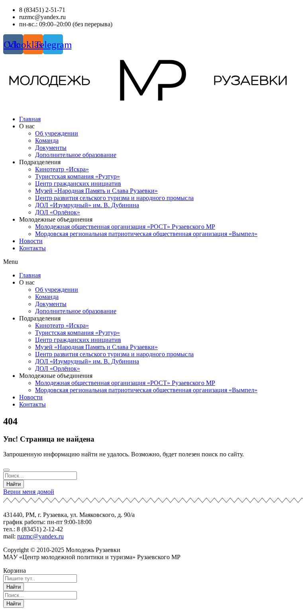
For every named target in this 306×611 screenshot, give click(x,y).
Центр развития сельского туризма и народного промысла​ (114, 197)
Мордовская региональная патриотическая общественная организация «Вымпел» (146, 233)
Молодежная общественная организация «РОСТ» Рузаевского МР (125, 226)
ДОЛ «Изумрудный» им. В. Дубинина (87, 205)
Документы (51, 147)
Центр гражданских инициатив (78, 183)
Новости (31, 241)
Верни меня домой (28, 491)
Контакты (32, 248)
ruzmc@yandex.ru (40, 536)
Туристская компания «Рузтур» (77, 176)
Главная (30, 119)
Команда (47, 140)
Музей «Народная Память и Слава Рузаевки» (96, 190)
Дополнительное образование (75, 154)
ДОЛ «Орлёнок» (57, 212)
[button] (153, 261)
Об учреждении (56, 133)
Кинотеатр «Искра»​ (62, 169)
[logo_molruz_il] (153, 81)
